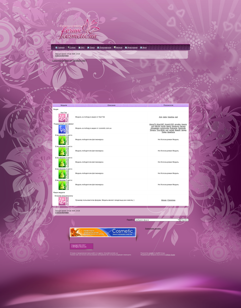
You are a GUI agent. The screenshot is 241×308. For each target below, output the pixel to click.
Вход (144, 48)
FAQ (82, 48)
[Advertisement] (120, 82)
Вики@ (177, 130)
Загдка (183, 130)
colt (152, 126)
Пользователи (105, 48)
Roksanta (173, 128)
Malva (168, 126)
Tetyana (153, 130)
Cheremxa (171, 200)
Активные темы (79, 61)
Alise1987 (160, 124)
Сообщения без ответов (62, 61)
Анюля (184, 124)
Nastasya (175, 126)
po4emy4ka (164, 128)
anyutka (178, 124)
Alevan (164, 200)
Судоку (72, 48)
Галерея (61, 48)
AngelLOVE (169, 124)
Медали (119, 48)
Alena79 (152, 124)
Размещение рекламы (153, 228)
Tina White (161, 130)
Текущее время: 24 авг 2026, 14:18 (67, 54)
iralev (165, 117)
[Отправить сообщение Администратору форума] (61, 3)
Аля (160, 117)
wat (176, 117)
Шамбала (171, 132)
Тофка (164, 132)
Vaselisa (171, 117)
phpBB (151, 253)
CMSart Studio (170, 255)
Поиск (92, 48)
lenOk (163, 126)
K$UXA (157, 126)
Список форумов (61, 56)
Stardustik (182, 128)
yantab (171, 130)
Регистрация (132, 48)
